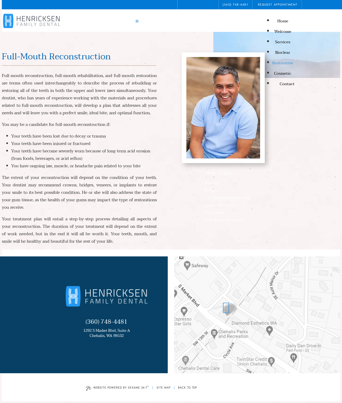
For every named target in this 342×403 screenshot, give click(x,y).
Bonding (212, 183)
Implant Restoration (221, 205)
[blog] (201, 4)
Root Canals (215, 212)
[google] (193, 4)
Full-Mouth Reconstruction (228, 198)
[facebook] (184, 4)
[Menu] (137, 21)
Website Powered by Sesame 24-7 (121, 387)
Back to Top (187, 388)
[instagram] (209, 4)
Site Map (164, 388)
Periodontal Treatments (224, 220)
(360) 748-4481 (235, 4)
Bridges (211, 190)
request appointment (278, 4)
